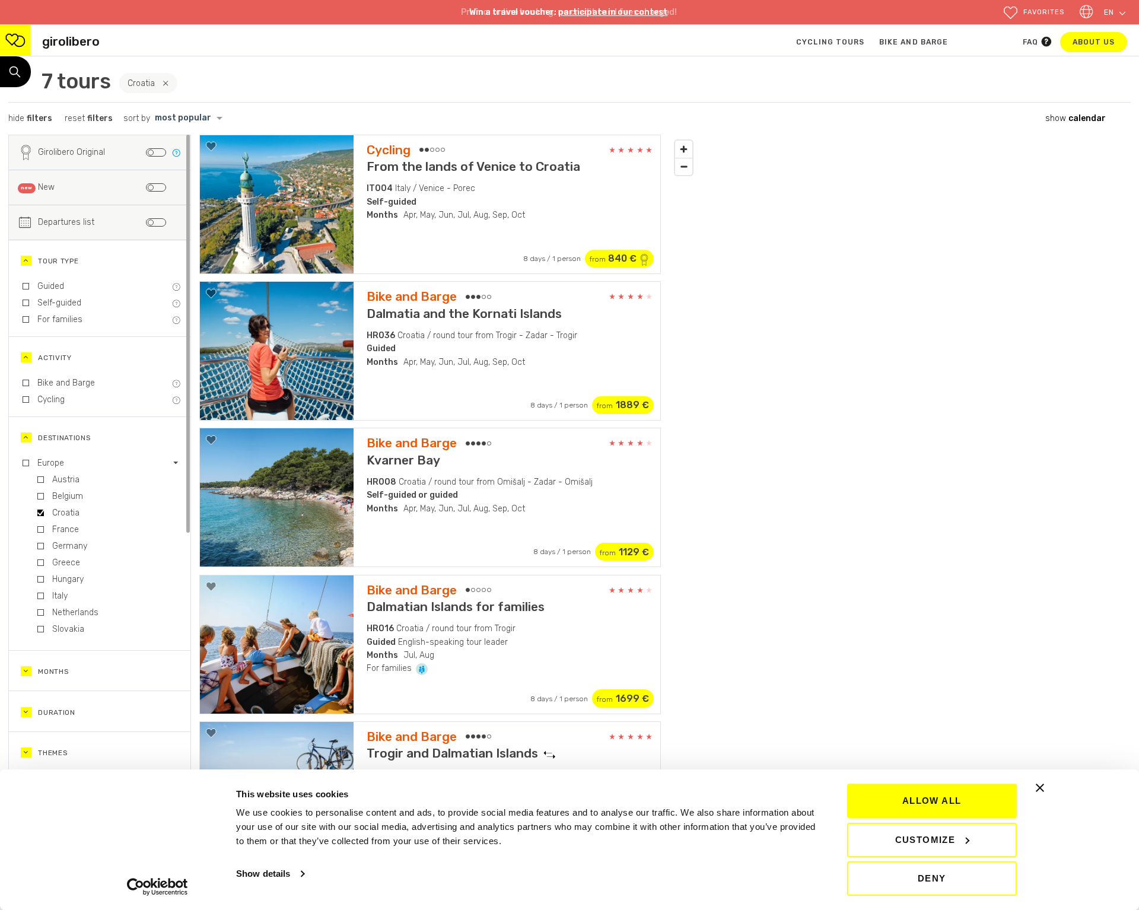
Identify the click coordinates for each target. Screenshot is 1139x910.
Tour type (58, 261)
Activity (55, 358)
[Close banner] (1040, 788)
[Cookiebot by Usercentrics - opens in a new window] (157, 887)
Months (53, 671)
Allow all (932, 801)
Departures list (66, 222)
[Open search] (15, 71)
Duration (56, 712)
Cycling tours (830, 42)
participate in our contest (612, 12)
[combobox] (192, 118)
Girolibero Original (71, 152)
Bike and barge (913, 42)
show (1075, 118)
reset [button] (89, 118)
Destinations (64, 438)
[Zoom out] (683, 166)
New (46, 187)
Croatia (141, 83)
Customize (925, 840)
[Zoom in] (683, 149)
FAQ (1032, 42)
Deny (932, 878)
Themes (52, 753)
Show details (263, 873)
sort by (136, 118)
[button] (1034, 13)
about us (1100, 41)
